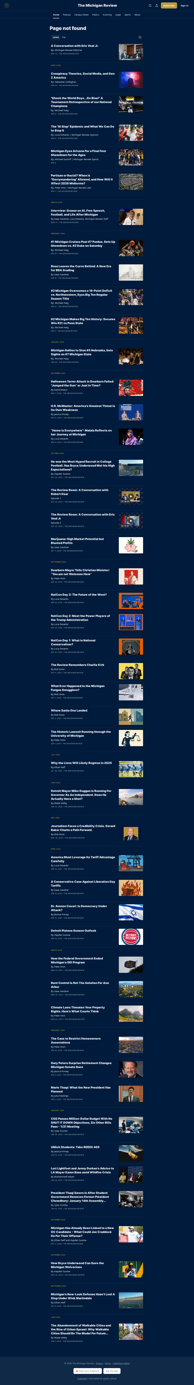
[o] (131, 496)
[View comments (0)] (73, 57)
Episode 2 (56, 522)
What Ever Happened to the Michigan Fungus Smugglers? (78, 688)
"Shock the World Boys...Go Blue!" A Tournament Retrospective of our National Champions (81, 102)
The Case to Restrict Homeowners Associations (76, 1040)
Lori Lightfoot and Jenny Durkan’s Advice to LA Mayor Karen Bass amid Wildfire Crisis (82, 1170)
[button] (56, 14)
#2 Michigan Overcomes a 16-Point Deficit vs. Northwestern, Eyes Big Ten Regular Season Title (81, 294)
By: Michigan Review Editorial (66, 50)
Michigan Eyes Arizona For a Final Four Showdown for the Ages (78, 153)
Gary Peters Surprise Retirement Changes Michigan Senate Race (81, 1065)
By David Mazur (59, 389)
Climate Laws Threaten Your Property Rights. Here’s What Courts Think (78, 1009)
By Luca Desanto (59, 438)
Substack (82, 1378)
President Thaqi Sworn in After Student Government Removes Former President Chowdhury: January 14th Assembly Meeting (80, 1197)
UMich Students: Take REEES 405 (75, 1147)
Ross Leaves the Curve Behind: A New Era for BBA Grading (81, 268)
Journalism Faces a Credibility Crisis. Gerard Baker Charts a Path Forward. (83, 828)
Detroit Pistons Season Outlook (73, 930)
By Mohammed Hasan (62, 1176)
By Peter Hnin (58, 578)
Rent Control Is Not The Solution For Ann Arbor (80, 985)
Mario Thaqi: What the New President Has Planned (81, 1089)
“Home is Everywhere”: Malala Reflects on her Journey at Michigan (81, 432)
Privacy (99, 1363)
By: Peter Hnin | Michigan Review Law (71, 187)
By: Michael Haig (60, 110)
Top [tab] (63, 37)
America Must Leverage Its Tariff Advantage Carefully (83, 859)
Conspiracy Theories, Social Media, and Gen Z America (83, 75)
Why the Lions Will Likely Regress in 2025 (81, 763)
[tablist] (59, 37)
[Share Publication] (157, 5)
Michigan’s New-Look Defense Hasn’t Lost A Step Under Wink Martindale (83, 1296)
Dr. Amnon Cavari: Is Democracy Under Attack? (79, 908)
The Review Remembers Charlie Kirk (77, 665)
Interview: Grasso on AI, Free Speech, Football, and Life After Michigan (78, 212)
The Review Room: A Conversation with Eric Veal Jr (83, 516)
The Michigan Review (69, 54)
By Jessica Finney (60, 414)
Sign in (185, 5)
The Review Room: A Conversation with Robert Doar (79, 492)
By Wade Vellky (59, 803)
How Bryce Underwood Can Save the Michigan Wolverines (77, 1265)
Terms (108, 1363)
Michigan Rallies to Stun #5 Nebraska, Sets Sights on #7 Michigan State (82, 352)
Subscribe (169, 5)
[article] (97, 52)
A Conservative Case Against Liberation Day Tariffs (83, 883)
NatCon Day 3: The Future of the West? (79, 594)
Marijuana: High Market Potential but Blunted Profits (77, 541)
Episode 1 (56, 498)
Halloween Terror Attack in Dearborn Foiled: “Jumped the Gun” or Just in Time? (82, 383)
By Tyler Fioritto (59, 1130)
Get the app (112, 1370)
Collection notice (121, 1363)
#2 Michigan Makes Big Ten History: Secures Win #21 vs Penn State (83, 321)
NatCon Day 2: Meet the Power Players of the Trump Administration (80, 618)
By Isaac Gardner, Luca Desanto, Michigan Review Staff (79, 218)
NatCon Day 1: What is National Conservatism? (73, 642)
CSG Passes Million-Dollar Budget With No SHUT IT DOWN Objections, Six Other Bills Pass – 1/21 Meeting (81, 1122)
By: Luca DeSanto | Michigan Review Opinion (74, 134)
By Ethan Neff (58, 767)
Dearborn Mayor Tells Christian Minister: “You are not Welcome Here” (80, 572)
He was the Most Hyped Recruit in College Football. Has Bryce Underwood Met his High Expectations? (83, 465)
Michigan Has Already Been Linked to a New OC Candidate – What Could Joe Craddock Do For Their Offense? (82, 1232)
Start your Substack (89, 1370)
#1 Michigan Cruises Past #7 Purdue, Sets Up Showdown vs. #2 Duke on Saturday (83, 244)
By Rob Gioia (57, 669)
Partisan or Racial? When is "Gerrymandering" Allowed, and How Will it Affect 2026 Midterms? (82, 179)
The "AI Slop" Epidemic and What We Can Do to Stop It (82, 128)
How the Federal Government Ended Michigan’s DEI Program (77, 960)
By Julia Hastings (59, 1095)
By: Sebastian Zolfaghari (63, 81)
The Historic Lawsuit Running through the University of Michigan (81, 734)
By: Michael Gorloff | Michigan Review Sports (75, 159)
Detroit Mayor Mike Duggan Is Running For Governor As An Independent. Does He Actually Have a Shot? (81, 795)
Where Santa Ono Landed (69, 710)
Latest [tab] (56, 37)
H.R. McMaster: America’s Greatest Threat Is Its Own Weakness (83, 408)
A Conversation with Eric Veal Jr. (75, 46)
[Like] (53, 57)
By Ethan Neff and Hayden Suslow (68, 1240)
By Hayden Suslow (60, 473)
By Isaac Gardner (60, 274)
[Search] (150, 5)
